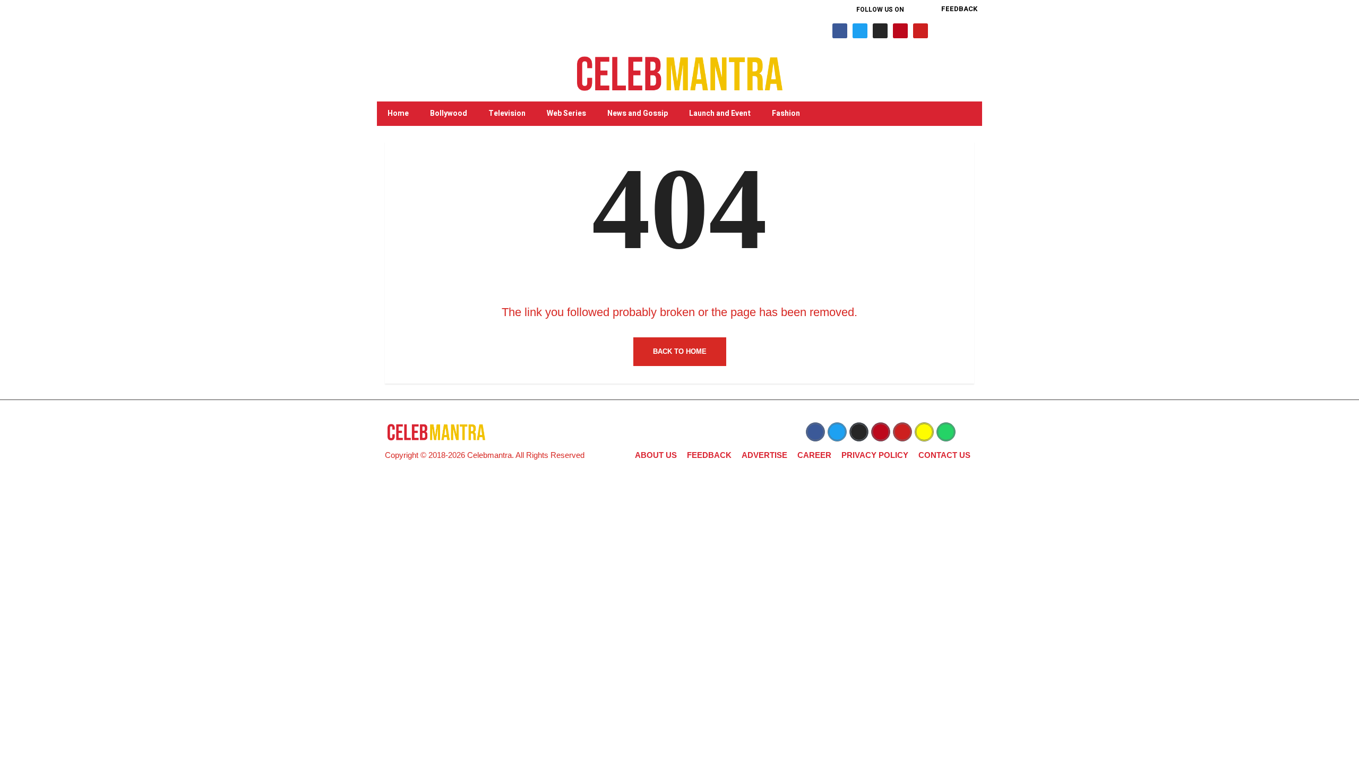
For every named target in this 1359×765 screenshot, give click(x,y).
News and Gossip (637, 113)
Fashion (786, 113)
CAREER (814, 455)
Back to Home (680, 351)
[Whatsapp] (946, 431)
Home (398, 113)
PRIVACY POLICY (874, 455)
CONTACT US (944, 455)
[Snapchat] (924, 431)
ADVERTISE (764, 455)
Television (507, 113)
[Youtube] (920, 30)
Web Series (566, 113)
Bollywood (448, 113)
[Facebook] (839, 30)
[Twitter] (860, 30)
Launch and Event (720, 113)
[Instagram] (880, 30)
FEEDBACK (709, 455)
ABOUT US (656, 455)
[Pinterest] (900, 30)
